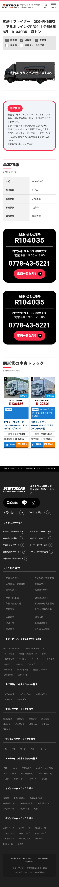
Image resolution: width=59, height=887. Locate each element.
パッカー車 (7, 670)
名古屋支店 (19, 724)
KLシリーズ (39, 839)
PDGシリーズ (40, 833)
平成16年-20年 (26, 803)
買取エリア (40, 584)
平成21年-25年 (9, 803)
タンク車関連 (22, 670)
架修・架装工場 (13, 603)
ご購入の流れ (12, 578)
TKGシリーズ (40, 828)
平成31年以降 (19, 798)
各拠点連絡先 (41, 623)
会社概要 (10, 617)
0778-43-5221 (29, 325)
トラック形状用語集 (44, 603)
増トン (23, 749)
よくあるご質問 (42, 629)
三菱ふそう (26, 768)
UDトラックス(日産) (44, 768)
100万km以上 (8, 694)
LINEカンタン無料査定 (39, 552)
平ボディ (22, 659)
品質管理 (10, 609)
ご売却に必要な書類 (44, 578)
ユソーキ (33, 779)
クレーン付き (8, 654)
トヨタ (6, 779)
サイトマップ (18, 868)
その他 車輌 (8, 675)
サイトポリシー (20, 872)
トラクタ (50, 659)
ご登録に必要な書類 (15, 584)
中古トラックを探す (11, 532)
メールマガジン (36, 512)
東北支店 (20, 719)
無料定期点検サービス (12, 552)
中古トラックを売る (38, 532)
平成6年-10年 (8, 809)
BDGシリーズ (24, 839)
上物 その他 (22, 675)
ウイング (31, 664)
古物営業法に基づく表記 (37, 868)
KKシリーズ (8, 844)
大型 (32, 749)
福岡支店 (33, 724)
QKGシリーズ (8, 828)
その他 (44, 779)
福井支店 (6, 724)
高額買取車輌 (41, 589)
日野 (5, 768)
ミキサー (19, 664)
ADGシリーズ (8, 839)
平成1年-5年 (24, 809)
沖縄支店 (6, 729)
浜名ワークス (19, 779)
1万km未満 (21, 699)
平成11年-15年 (43, 803)
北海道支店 (7, 719)
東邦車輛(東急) (27, 774)
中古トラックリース (11, 545)
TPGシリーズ (8, 833)
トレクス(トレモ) (45, 774)
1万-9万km (7, 699)
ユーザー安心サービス (39, 545)
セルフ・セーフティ (11, 648)
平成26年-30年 (36, 798)
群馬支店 (33, 719)
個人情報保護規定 (37, 872)
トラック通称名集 (43, 609)
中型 (13, 749)
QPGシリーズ (24, 828)
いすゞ (14, 768)
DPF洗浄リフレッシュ (38, 538)
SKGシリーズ (24, 833)
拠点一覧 (10, 623)
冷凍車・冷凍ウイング (28, 654)
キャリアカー (36, 659)
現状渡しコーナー (40, 670)
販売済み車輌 (41, 598)
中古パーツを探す (10, 538)
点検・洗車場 (12, 598)
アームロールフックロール (35, 648)
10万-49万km (41, 694)
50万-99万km (25, 694)
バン (41, 664)
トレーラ (6, 664)
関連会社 (10, 629)
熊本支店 (45, 724)
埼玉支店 (45, 719)
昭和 (36, 809)
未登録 (6, 798)
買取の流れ (11, 589)
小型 (5, 749)
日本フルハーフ (9, 774)
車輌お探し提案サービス (13, 559)
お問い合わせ (10, 512)
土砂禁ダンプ (8, 659)
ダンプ (44, 654)
